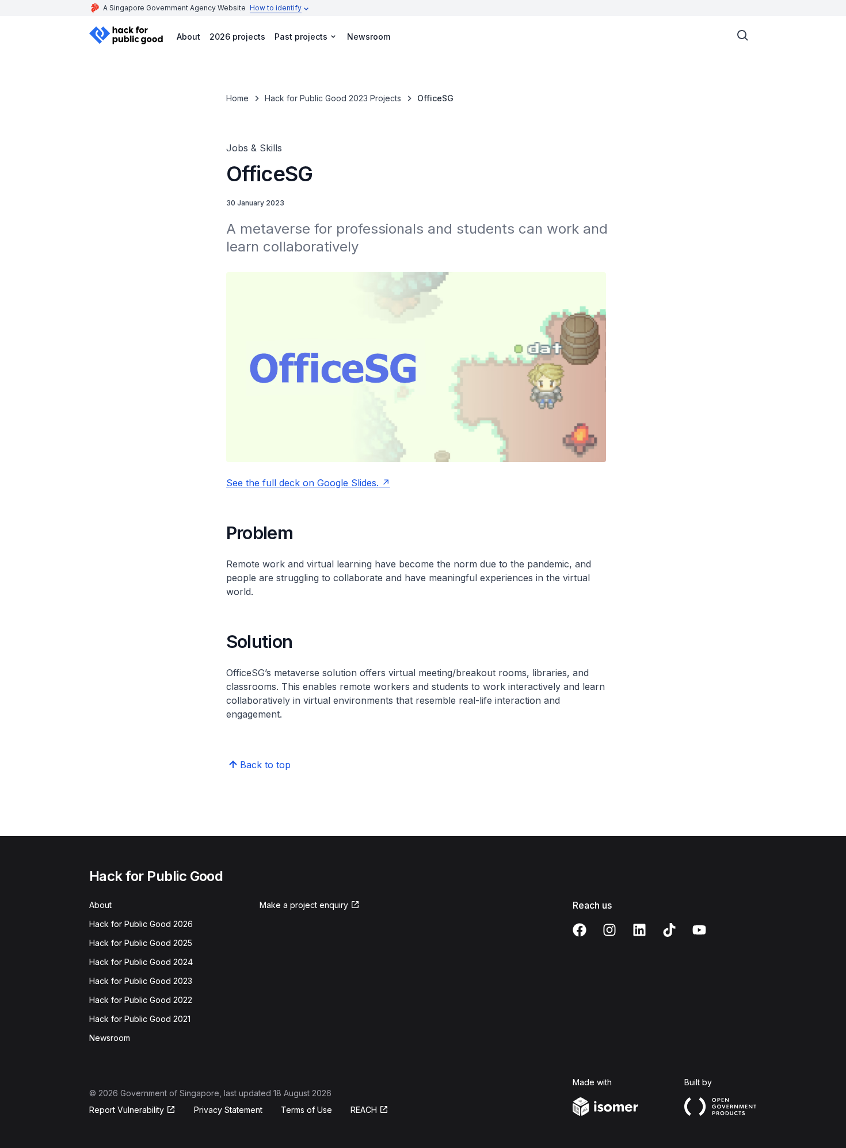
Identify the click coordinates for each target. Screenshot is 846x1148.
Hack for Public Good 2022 (140, 1000)
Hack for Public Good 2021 (139, 1019)
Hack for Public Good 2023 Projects (333, 98)
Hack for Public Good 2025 (140, 943)
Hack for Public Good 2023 (140, 981)
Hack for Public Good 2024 (141, 962)
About (188, 36)
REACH (363, 1110)
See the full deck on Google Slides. (302, 483)
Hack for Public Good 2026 (141, 924)
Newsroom (368, 36)
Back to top (265, 765)
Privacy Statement (228, 1110)
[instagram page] (609, 930)
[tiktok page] (669, 930)
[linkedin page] (639, 930)
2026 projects (237, 36)
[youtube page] (699, 930)
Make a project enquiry (304, 905)
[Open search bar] (743, 35)
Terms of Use (306, 1110)
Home (237, 98)
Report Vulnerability (126, 1110)
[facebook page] (579, 930)
